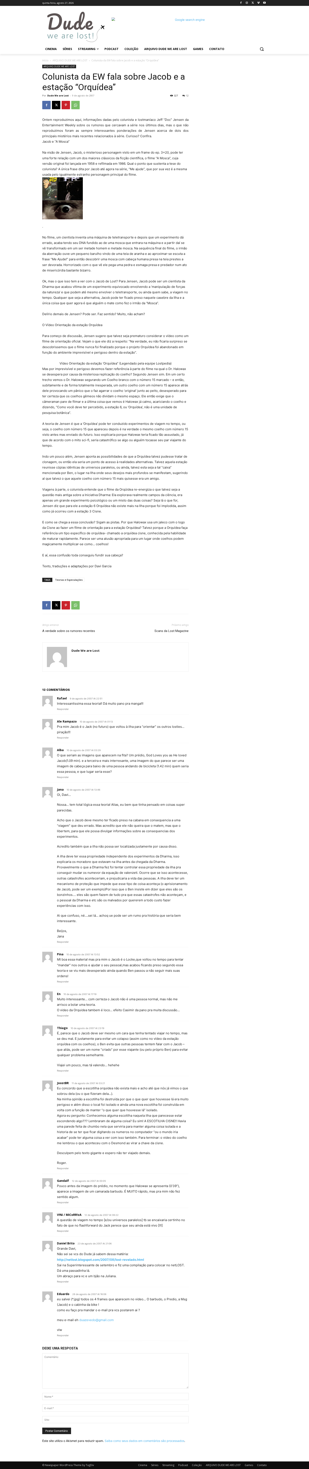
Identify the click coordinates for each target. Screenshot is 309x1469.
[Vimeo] (258, 3)
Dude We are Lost (58, 95)
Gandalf (63, 1181)
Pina (60, 954)
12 (187, 95)
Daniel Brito (66, 1243)
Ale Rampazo (67, 721)
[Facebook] (241, 3)
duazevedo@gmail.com (96, 1320)
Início (45, 60)
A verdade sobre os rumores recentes (68, 631)
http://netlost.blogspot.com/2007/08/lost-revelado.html (100, 1260)
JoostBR (63, 1083)
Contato (262, 1465)
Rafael (62, 698)
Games (249, 1465)
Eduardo (63, 1294)
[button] (262, 49)
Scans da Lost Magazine (171, 631)
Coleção (197, 1465)
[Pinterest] (66, 105)
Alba (60, 750)
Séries (154, 1465)
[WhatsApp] (75, 105)
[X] (252, 3)
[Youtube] (264, 3)
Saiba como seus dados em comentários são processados (144, 1441)
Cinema (142, 1465)
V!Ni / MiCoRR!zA (69, 1215)
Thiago (62, 1028)
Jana (60, 789)
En (59, 994)
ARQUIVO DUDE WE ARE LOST (70, 60)
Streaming (168, 1465)
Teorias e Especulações (69, 579)
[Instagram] (246, 3)
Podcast (183, 1465)
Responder (63, 709)
